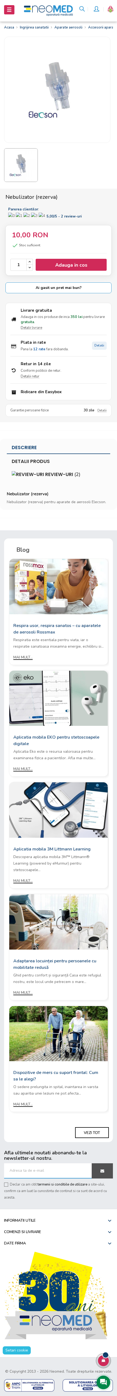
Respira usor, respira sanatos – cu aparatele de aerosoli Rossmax (57, 629)
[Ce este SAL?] (29, 1385)
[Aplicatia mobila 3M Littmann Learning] (58, 809)
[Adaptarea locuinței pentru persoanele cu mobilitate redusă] (58, 921)
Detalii (99, 346)
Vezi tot (92, 1132)
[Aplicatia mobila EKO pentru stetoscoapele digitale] (58, 698)
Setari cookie (16, 1350)
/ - (64, 216)
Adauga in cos (71, 265)
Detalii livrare (31, 327)
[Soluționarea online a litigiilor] (88, 1385)
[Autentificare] (97, 9)
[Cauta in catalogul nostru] (82, 9)
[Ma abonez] (102, 1170)
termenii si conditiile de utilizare (62, 1184)
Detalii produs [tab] (31, 461)
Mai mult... (23, 657)
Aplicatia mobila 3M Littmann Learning (52, 849)
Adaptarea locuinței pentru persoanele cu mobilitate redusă (54, 964)
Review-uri (62, 474)
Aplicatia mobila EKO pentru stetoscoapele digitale (56, 740)
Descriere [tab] (24, 447)
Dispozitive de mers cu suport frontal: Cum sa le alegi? (55, 1076)
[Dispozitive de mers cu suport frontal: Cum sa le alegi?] (58, 1033)
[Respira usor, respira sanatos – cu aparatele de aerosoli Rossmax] (58, 586)
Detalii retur (30, 376)
